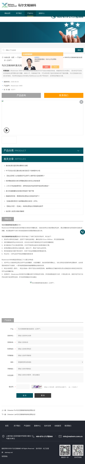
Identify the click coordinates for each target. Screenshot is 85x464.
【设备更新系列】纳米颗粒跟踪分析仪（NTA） (22, 201)
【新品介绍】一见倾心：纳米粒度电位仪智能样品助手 (24, 206)
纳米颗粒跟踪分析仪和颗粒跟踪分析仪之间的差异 (23, 181)
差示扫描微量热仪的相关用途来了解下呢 (20, 191)
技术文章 (7, 19)
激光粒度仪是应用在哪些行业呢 (17, 165)
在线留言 (19, 19)
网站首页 (7, 13)
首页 (13, 57)
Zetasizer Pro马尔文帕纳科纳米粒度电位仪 (21, 410)
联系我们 (30, 19)
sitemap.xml (9, 452)
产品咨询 (21, 95)
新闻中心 (42, 13)
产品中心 (30, 13)
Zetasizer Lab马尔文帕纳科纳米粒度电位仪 (21, 414)
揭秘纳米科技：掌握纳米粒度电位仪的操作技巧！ (23, 196)
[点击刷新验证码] (37, 386)
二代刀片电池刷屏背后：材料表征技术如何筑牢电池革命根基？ (27, 186)
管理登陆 (4, 456)
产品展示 (27, 426)
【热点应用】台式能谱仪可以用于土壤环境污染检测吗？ (25, 176)
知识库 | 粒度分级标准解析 (15, 211)
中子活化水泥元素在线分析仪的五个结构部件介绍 (23, 171)
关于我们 (19, 13)
